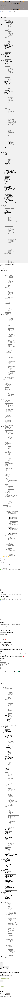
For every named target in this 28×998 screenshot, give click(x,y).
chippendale (10, 98)
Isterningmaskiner (12, 513)
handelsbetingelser (16, 656)
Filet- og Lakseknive (9, 409)
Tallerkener (10, 133)
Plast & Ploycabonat (12, 342)
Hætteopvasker (11, 241)
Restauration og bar (7, 206)
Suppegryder (8, 396)
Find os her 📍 (3, 639)
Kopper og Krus (11, 361)
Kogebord (10, 230)
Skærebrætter (8, 452)
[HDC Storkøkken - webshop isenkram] (9, 11)
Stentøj (9, 136)
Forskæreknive (8, 411)
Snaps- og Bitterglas (12, 121)
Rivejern (7, 449)
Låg (6, 390)
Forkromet (10, 158)
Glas (9, 38)
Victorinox (10, 330)
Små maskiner (8, 253)
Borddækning (6, 94)
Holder (6, 470)
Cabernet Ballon (11, 111)
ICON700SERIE (14, 517)
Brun (11, 139)
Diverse (9, 78)
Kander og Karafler (12, 119)
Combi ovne (10, 244)
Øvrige (9, 29)
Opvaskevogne (11, 251)
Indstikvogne (10, 250)
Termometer (8, 312)
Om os (1, 660)
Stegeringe (7, 462)
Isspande (12, 123)
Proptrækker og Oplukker (11, 495)
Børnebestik (10, 97)
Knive (4, 185)
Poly (9, 219)
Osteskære (7, 417)
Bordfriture (10, 254)
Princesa (9, 117)
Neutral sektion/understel (13, 530)
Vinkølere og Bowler (12, 122)
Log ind (8, 994)
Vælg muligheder (4, 568)
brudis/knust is (11, 222)
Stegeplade (10, 233)
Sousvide (10, 261)
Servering (5, 152)
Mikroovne (10, 257)
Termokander (8, 376)
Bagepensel (10, 22)
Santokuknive (8, 420)
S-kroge (9, 407)
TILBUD (4, 205)
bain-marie (10, 227)
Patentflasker (10, 69)
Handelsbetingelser (4, 663)
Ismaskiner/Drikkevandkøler (11, 511)
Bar (6, 469)
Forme (6, 30)
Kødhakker (10, 256)
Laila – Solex (10, 100)
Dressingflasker (8, 428)
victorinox (10, 107)
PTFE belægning (11, 394)
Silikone (9, 32)
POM (9, 325)
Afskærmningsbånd (9, 468)
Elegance (10, 112)
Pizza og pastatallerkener (13, 134)
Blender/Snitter (11, 550)
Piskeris (9, 26)
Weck (11, 72)
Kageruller (7, 298)
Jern (9, 393)
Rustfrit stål (10, 220)
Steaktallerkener (11, 135)
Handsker (10, 406)
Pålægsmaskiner (11, 555)
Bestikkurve (10, 317)
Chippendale (10, 319)
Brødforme (10, 31)
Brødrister (10, 255)
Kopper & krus (11, 132)
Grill (9, 519)
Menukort (7, 473)
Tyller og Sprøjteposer (10, 313)
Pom (9, 103)
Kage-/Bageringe (9, 297)
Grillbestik (10, 99)
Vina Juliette (10, 118)
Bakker (7, 479)
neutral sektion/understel (13, 234)
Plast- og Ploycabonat (12, 124)
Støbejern (10, 395)
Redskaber (7, 382)
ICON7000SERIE (14, 524)
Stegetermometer (9, 463)
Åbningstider (3, 662)
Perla (9, 129)
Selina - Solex (11, 328)
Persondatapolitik (4, 664)
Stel (6, 126)
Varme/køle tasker (9, 476)
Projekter (2, 665)
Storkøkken (5, 214)
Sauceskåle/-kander (9, 496)
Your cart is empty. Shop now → (7, 975)
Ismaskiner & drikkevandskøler (11, 221)
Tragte (6, 465)
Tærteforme (10, 34)
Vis (0, 560)
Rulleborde (10, 252)
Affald (9, 67)
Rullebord (10, 548)
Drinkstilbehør (8, 482)
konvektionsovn (11, 245)
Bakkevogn (10, 249)
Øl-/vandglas (11, 340)
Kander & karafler (12, 339)
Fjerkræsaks (8, 410)
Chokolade (5, 54)
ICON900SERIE (14, 518)
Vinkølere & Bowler (9, 377)
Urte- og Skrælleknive (10, 425)
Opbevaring (8, 301)
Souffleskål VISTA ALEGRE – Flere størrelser (10, 624)
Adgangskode (3, 991)
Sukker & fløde (11, 144)
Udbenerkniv (8, 423)
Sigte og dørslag (8, 451)
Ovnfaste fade (11, 160)
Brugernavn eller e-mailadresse (7, 989)
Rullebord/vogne (8, 248)
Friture (9, 228)
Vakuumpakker (11, 262)
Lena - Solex (10, 323)
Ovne (6, 243)
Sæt (9, 326)
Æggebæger (10, 357)
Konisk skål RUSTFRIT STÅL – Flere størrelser (10, 594)
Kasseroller (7, 389)
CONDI (9, 49)
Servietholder (8, 355)
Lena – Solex (10, 101)
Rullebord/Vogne (9, 544)
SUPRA (7, 422)
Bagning (5, 18)
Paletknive (7, 419)
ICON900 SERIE (14, 522)
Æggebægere (10, 145)
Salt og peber (8, 352)
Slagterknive (8, 421)
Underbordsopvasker (12, 239)
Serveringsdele (11, 106)
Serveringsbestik (9, 497)
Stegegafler (10, 196)
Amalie (9, 128)
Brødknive (7, 400)
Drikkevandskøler (11, 223)
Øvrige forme (10, 36)
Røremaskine (10, 260)
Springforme (10, 33)
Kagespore (10, 24)
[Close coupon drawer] (1, 981)
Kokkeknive (8, 415)
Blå (11, 137)
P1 (8, 102)
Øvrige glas (10, 125)
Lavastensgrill (10, 231)
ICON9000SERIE (14, 525)
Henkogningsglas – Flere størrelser (8, 564)
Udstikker (10, 35)
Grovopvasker (11, 240)
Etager (6, 484)
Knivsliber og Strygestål (10, 414)
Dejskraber (10, 23)
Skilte (6, 475)
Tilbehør (9, 235)
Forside (4, 17)
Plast (9, 41)
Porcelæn (10, 42)
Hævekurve (7, 296)
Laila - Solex (10, 321)
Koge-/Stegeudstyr (9, 514)
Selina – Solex (10, 104)
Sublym (9, 109)
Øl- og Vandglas (11, 120)
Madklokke (7, 492)
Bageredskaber (8, 20)
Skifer (9, 481)
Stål (8, 43)
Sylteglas (10, 71)
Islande (9, 113)
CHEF (6, 401)
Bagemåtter (10, 21)
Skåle (6, 37)
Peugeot (10, 353)
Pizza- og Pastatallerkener (14, 364)
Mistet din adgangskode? (5, 996)
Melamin (9, 39)
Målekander (10, 25)
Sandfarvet (12, 140)
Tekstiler (7, 398)
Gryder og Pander (7, 174)
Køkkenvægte (8, 299)
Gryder (6, 388)
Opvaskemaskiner (9, 237)
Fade (6, 157)
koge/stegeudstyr (9, 226)
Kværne (7, 431)
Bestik (6, 96)
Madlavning (5, 60)
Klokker (7, 471)
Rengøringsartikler (9, 474)
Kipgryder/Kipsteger (12, 523)
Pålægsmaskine (11, 259)
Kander (9, 141)
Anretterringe (8, 427)
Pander (6, 392)
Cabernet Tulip (11, 114)
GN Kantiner (8, 506)
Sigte (9, 27)
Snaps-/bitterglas (12, 346)
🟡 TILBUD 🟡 (6, 556)
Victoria (9, 130)
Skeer (9, 80)
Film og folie (10, 68)
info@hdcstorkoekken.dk (5, 637)
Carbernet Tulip (11, 335)
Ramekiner (10, 74)
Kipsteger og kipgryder (12, 232)
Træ (9, 454)
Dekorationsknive (9, 403)
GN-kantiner (7, 216)
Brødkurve (7, 331)
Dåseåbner (10, 405)
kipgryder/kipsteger (12, 229)
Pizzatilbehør (8, 443)
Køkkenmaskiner (9, 430)
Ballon (9, 110)
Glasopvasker (10, 238)
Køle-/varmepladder (12, 480)
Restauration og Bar (7, 466)
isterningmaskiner (11, 224)
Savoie (9, 115)
